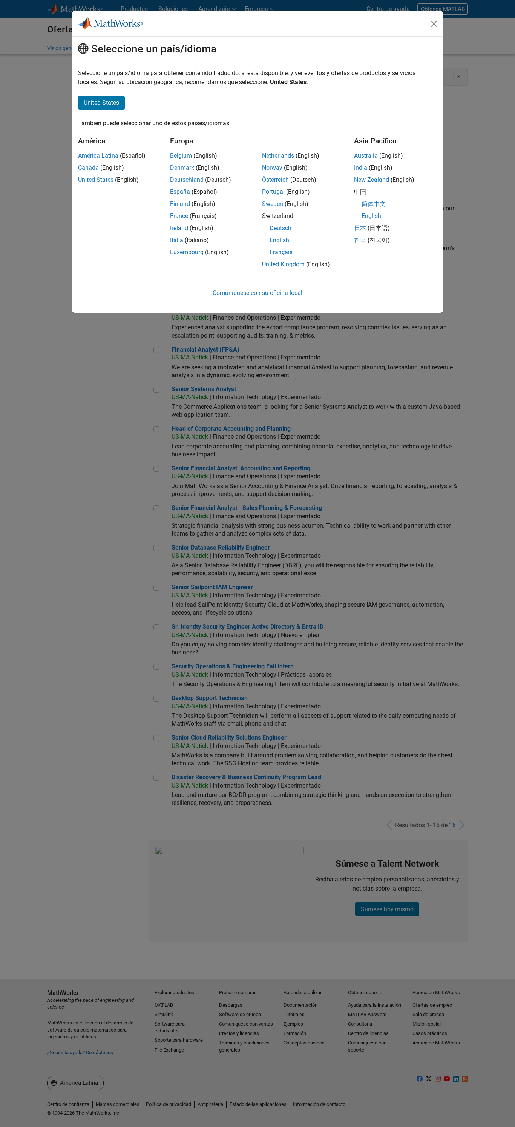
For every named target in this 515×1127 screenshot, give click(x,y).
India (360, 167)
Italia (176, 240)
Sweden (272, 203)
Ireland (179, 228)
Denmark (182, 167)
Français (281, 252)
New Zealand (371, 179)
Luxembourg (187, 252)
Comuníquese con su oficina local (257, 292)
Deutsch (280, 228)
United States (95, 179)
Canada (88, 167)
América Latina (98, 155)
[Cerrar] (434, 24)
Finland (180, 203)
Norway (272, 167)
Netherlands (278, 155)
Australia (366, 155)
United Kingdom (283, 264)
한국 (360, 240)
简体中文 (374, 203)
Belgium (181, 155)
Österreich (275, 179)
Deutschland (187, 179)
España (180, 191)
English (279, 240)
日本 (360, 228)
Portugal (273, 191)
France (179, 216)
